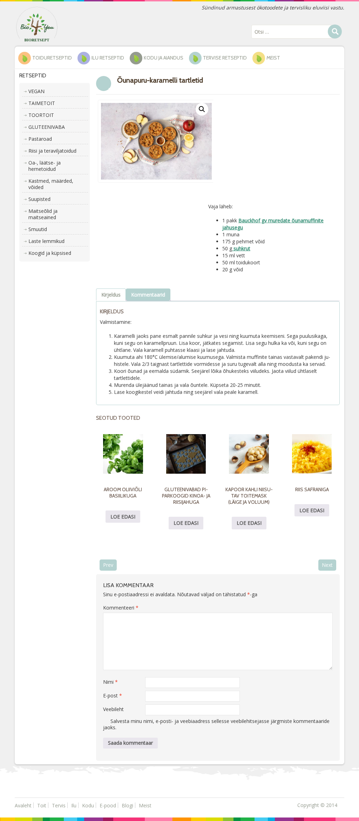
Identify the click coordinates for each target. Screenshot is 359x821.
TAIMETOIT (41, 103)
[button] (202, 109)
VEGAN (36, 91)
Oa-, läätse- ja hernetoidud (44, 165)
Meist (273, 58)
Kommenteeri (120, 607)
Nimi (110, 682)
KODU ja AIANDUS (163, 58)
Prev (108, 565)
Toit (41, 805)
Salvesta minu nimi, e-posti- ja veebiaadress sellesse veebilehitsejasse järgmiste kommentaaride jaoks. (216, 724)
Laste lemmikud (46, 241)
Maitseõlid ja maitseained (42, 214)
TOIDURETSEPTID (52, 58)
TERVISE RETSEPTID (225, 58)
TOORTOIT (41, 115)
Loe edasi (122, 516)
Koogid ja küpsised (49, 253)
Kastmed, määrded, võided (50, 184)
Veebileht (113, 709)
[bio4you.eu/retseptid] (37, 23)
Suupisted (39, 199)
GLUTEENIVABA (46, 127)
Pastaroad (40, 138)
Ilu (73, 805)
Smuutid (37, 229)
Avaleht (23, 805)
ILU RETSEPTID (108, 58)
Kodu (88, 805)
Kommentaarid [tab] (148, 294)
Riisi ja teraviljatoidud (52, 150)
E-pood (108, 805)
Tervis (59, 805)
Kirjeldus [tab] (111, 294)
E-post (112, 695)
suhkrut (241, 248)
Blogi (127, 805)
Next (327, 565)
